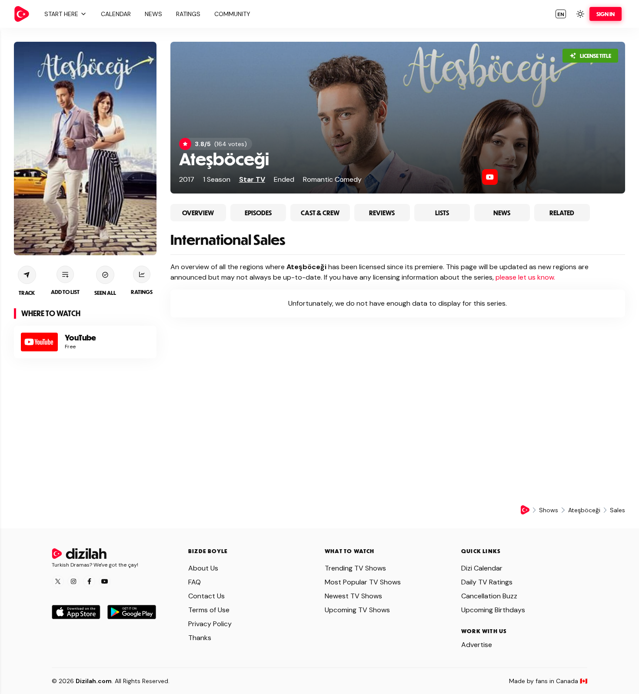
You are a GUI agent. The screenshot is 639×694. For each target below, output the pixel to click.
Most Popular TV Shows (363, 582)
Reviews (382, 213)
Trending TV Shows (355, 568)
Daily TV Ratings (487, 582)
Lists (442, 213)
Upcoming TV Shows (357, 609)
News (501, 213)
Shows (548, 510)
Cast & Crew (320, 213)
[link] (22, 14)
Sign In (605, 13)
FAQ (194, 582)
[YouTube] (490, 177)
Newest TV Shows (353, 596)
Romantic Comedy (332, 179)
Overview (198, 213)
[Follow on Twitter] (58, 581)
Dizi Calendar (482, 568)
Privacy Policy (210, 623)
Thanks (199, 637)
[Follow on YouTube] (105, 581)
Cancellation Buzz (489, 596)
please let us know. (525, 277)
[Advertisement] (85, 426)
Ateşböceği (224, 158)
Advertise (476, 644)
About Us (203, 568)
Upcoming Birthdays (493, 609)
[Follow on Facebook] (89, 581)
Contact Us (206, 596)
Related (561, 213)
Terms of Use (209, 609)
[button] (64, 14)
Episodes (258, 213)
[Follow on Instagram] (73, 581)
